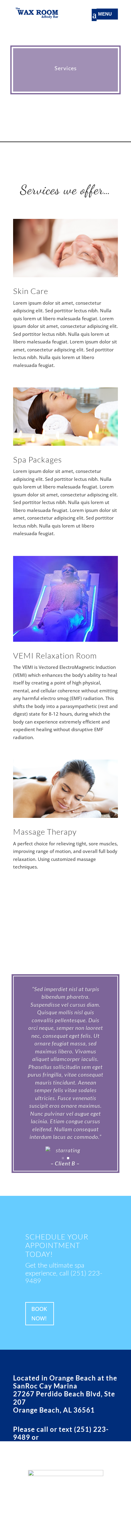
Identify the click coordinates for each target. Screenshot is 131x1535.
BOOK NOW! (39, 1313)
